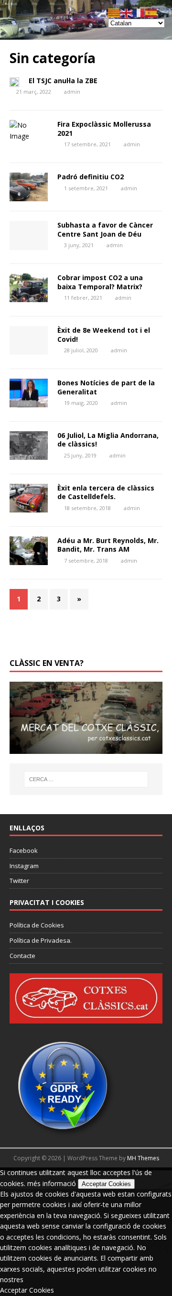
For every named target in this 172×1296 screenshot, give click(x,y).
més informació (51, 1183)
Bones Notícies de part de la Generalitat (106, 387)
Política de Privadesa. (41, 940)
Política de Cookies (37, 925)
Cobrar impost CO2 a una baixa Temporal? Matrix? (100, 282)
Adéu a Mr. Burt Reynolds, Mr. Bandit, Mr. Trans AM (108, 545)
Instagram (24, 865)
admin (72, 91)
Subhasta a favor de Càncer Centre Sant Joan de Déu (105, 229)
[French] (139, 12)
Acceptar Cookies (106, 1183)
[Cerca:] (86, 779)
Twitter (19, 880)
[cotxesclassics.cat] (86, 34)
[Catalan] (114, 12)
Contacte (22, 955)
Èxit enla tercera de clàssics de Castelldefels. (105, 492)
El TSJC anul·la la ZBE (63, 80)
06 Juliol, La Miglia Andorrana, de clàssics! (108, 439)
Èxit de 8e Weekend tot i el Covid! (103, 334)
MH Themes (143, 1158)
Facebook (24, 850)
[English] (126, 12)
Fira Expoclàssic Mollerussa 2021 (104, 128)
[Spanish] (151, 12)
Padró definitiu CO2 (90, 176)
